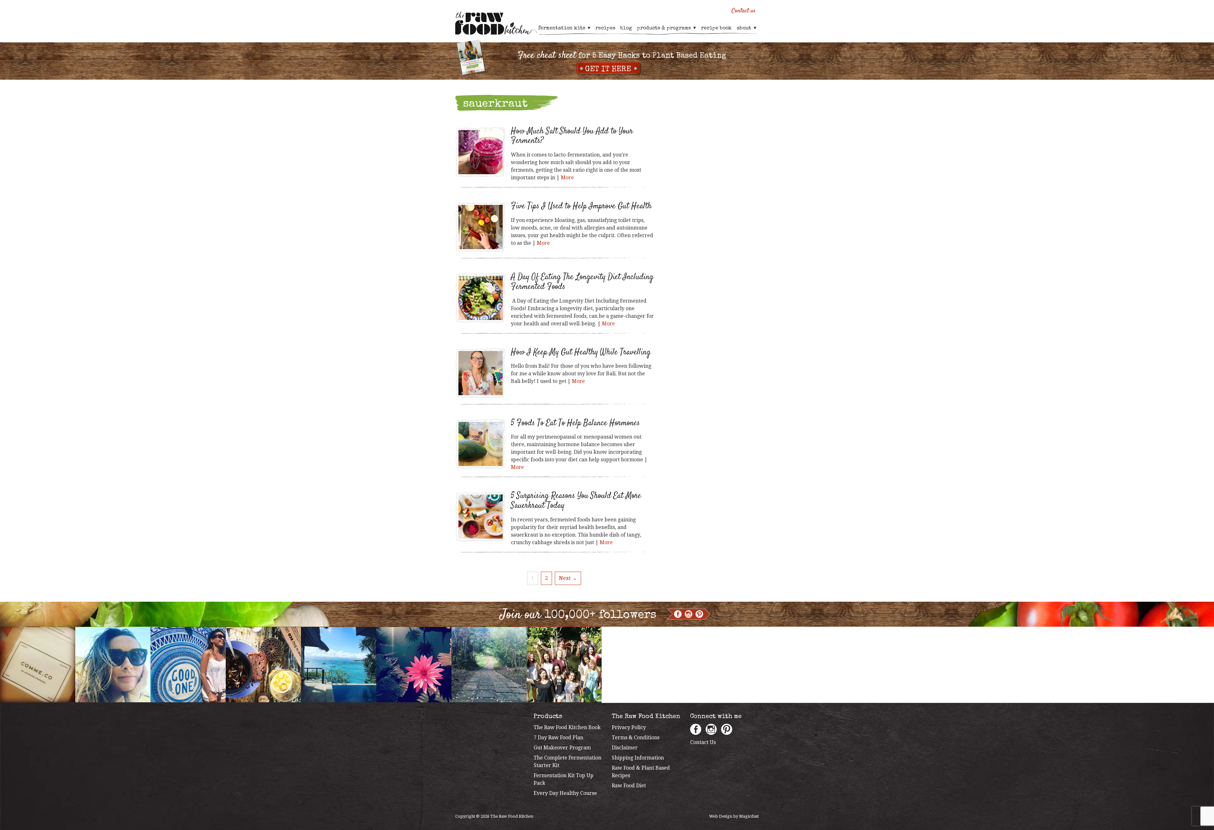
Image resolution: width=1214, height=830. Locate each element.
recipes (605, 28)
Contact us (744, 11)
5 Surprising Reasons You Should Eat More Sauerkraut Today (576, 501)
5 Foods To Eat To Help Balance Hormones (575, 423)
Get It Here (608, 69)
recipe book (716, 28)
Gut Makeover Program (562, 748)
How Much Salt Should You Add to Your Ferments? (572, 136)
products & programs (664, 28)
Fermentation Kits (561, 28)
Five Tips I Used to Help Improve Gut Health (581, 206)
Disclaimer (625, 748)
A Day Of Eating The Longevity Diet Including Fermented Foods (582, 282)
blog (626, 28)
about (744, 28)
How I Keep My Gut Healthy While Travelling (581, 352)
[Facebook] (678, 614)
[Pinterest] (699, 614)
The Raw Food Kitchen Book (567, 727)
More (567, 178)
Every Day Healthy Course (565, 793)
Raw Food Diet (629, 786)
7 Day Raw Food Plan (558, 738)
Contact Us (703, 742)
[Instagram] (688, 614)
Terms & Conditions (635, 738)
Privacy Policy (629, 727)
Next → (568, 578)
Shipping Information (638, 758)
